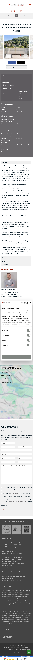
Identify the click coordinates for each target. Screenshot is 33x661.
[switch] (29, 335)
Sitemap (5, 649)
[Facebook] (12, 11)
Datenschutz (17, 647)
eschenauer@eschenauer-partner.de (11, 296)
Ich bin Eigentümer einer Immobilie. (11, 490)
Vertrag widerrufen (24, 649)
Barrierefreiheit (25, 647)
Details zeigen (24, 351)
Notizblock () (10, 67)
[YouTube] (18, 11)
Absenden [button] (16, 509)
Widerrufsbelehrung (13, 649)
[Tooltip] (31, 656)
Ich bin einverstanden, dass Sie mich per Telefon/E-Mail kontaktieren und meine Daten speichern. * (17, 488)
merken (18, 67)
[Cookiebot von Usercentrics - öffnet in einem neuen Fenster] (21, 303)
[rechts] (24, 15)
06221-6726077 (29, 652)
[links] (8, 15)
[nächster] (29, 529)
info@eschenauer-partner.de (13, 553)
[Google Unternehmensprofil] (15, 11)
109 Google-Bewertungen (24, 659)
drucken (25, 67)
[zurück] (4, 529)
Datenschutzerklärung (14, 493)
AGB (11, 647)
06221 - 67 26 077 (10, 551)
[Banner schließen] (30, 302)
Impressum (7, 647)
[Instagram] (21, 11)
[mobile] (30, 4)
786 (3, 93)
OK (16, 357)
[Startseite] (16, 4)
